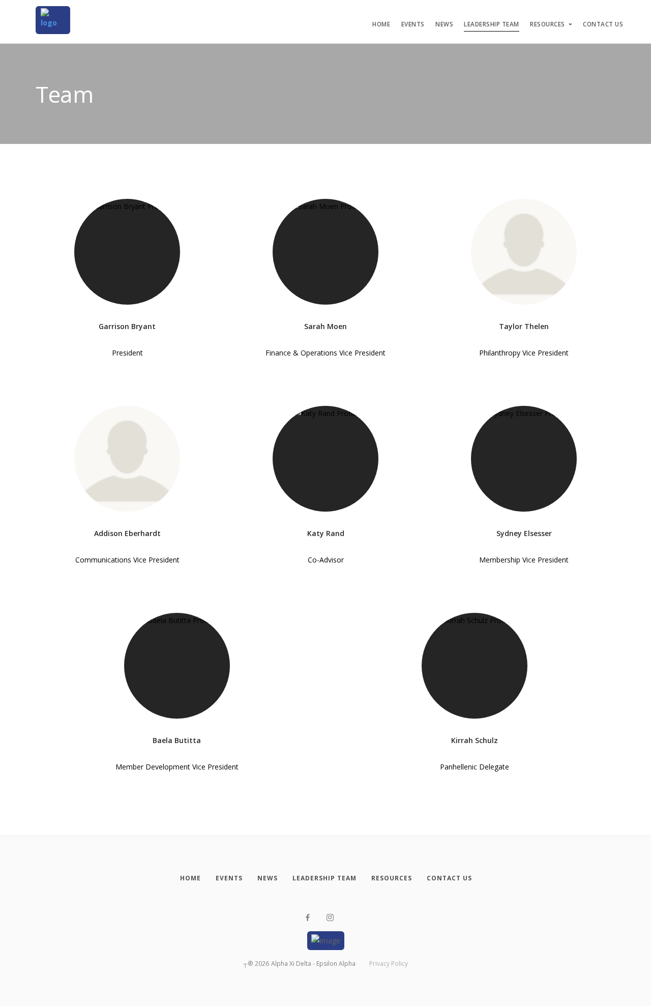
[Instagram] (330, 918)
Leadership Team (491, 24)
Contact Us (603, 24)
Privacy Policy (388, 963)
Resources (547, 24)
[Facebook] (307, 918)
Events (413, 24)
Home (381, 24)
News (444, 24)
